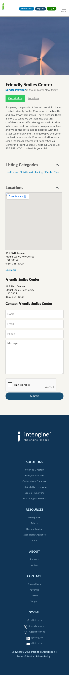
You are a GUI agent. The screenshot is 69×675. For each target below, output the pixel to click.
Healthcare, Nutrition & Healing (24, 172)
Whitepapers (34, 517)
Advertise (34, 590)
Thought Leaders (34, 529)
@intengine (37, 620)
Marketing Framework (34, 499)
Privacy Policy (43, 657)
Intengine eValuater (34, 475)
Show (57, 166)
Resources (34, 509)
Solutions (34, 462)
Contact (34, 576)
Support (34, 601)
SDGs (34, 541)
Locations (33, 98)
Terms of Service (25, 657)
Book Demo (26, 9)
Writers (34, 565)
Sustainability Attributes (34, 535)
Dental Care (52, 172)
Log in (51, 9)
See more (11, 270)
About (34, 551)
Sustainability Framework (34, 487)
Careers (34, 595)
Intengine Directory (34, 470)
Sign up (40, 9)
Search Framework (34, 493)
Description (15, 98)
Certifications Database (34, 481)
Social (34, 612)
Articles (34, 523)
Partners (34, 559)
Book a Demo (34, 584)
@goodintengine (36, 626)
